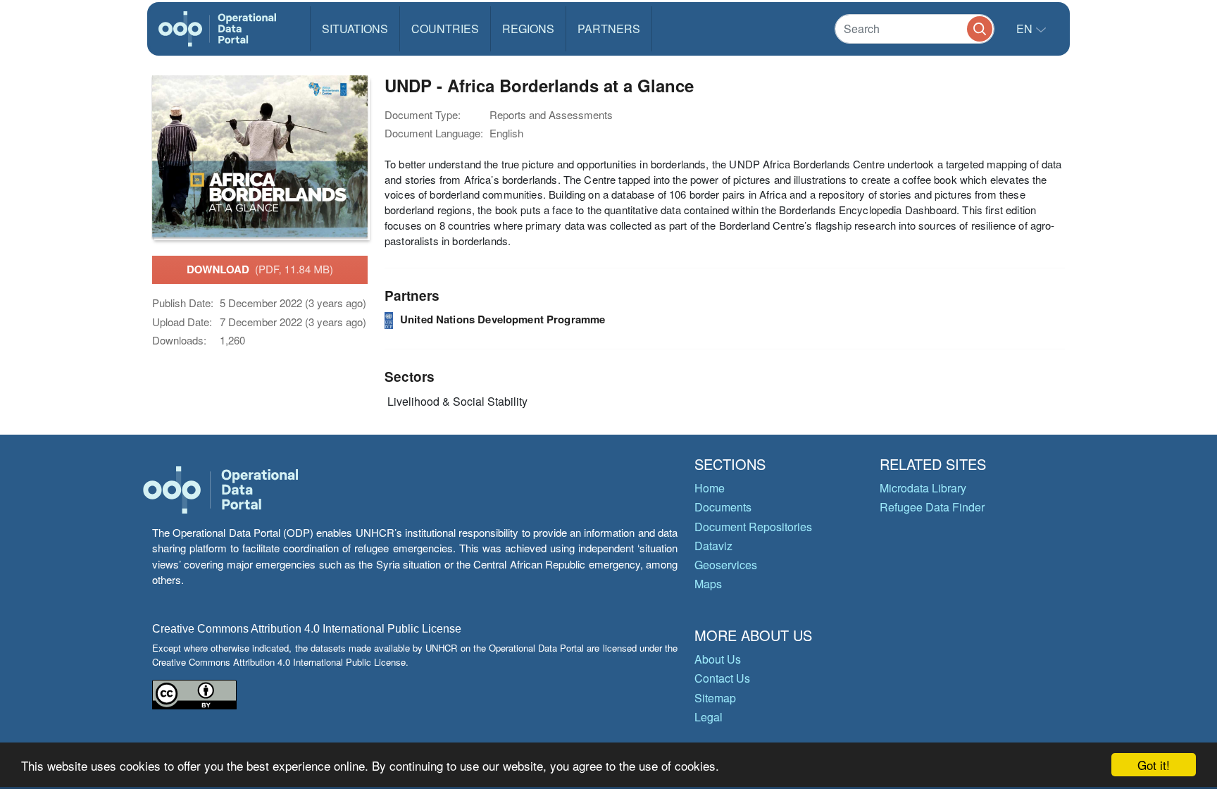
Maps (708, 584)
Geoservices (725, 565)
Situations (355, 28)
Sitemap (715, 698)
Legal (708, 717)
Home (709, 488)
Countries (445, 28)
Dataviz (713, 546)
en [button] (1025, 28)
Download (260, 269)
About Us (717, 659)
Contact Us (722, 678)
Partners (609, 28)
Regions (528, 28)
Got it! (1153, 765)
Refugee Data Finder (932, 507)
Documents (722, 507)
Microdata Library (923, 488)
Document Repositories (753, 526)
